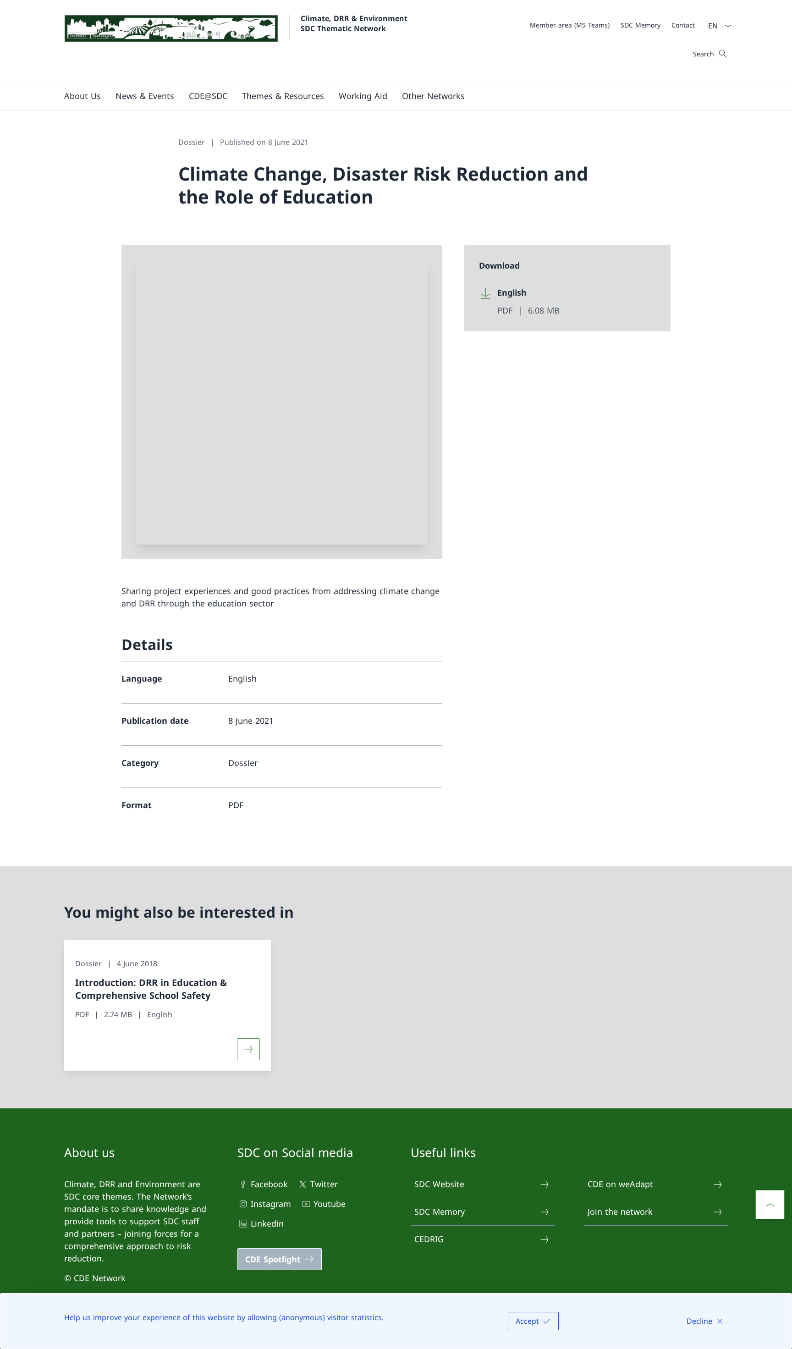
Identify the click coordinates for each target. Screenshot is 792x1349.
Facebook (269, 1183)
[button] (145, 95)
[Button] (248, 1049)
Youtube (330, 1203)
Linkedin (267, 1223)
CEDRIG (429, 1238)
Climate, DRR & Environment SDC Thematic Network (355, 23)
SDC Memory (439, 1211)
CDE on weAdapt (620, 1183)
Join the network (620, 1211)
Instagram (271, 1203)
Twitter (324, 1183)
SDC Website (439, 1183)
